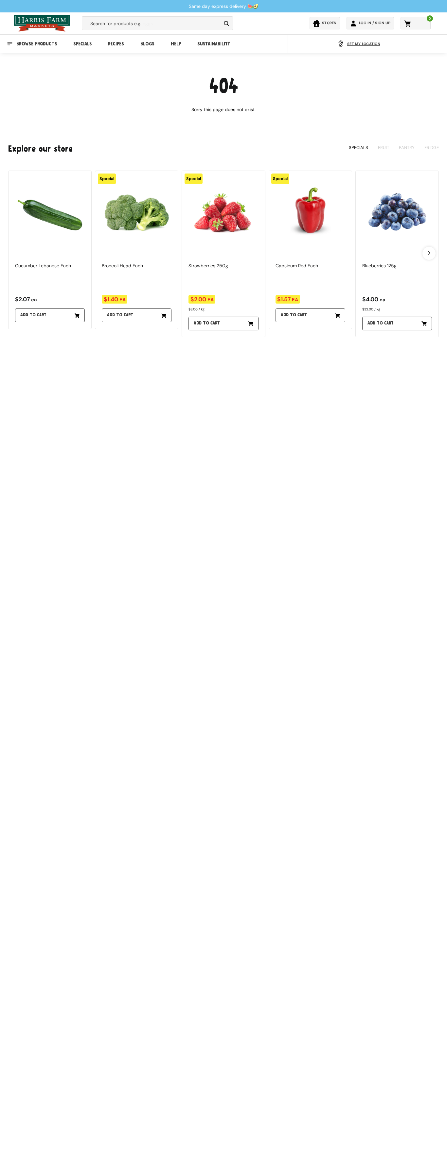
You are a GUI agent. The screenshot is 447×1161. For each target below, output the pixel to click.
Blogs (147, 44)
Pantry (407, 147)
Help (176, 44)
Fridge (431, 147)
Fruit (383, 147)
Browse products (36, 44)
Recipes (116, 44)
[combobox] (151, 23)
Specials (82, 44)
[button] (429, 253)
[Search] (226, 23)
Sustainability (213, 44)
